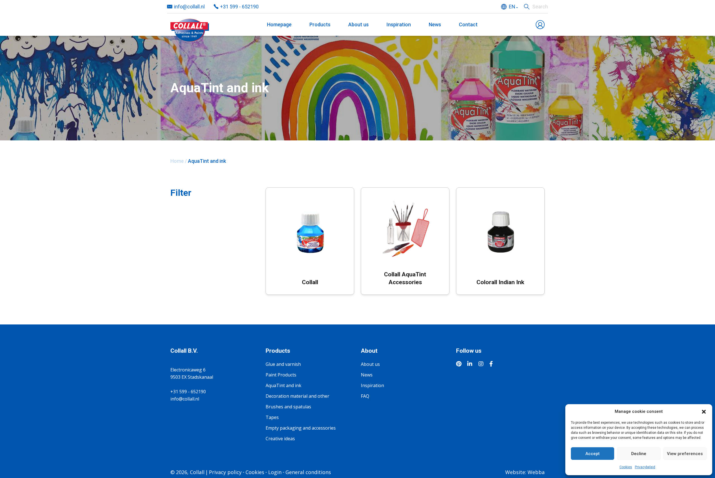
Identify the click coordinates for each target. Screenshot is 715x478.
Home (177, 161)
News (435, 24)
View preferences (685, 453)
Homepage (279, 24)
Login (275, 472)
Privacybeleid (645, 467)
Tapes (272, 417)
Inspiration (399, 24)
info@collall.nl (189, 7)
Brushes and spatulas (288, 407)
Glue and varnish (283, 364)
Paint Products (281, 375)
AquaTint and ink (283, 385)
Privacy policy (225, 472)
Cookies (625, 467)
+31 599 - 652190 (239, 7)
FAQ (365, 396)
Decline (638, 453)
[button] (704, 411)
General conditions (308, 472)
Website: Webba (525, 472)
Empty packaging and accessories (301, 428)
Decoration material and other (297, 396)
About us (358, 24)
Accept (592, 453)
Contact (468, 24)
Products (319, 24)
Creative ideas (280, 438)
